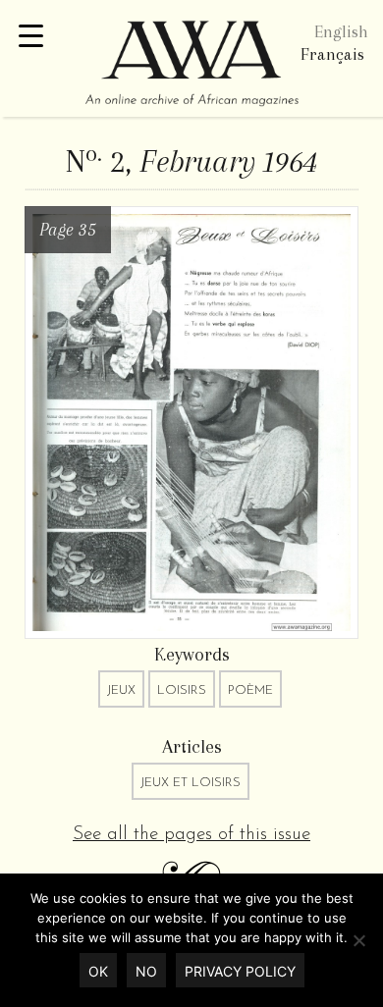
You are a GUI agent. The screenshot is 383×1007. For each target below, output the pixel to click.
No (146, 971)
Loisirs (181, 690)
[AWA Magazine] (191, 66)
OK (98, 971)
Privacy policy (240, 971)
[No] (358, 940)
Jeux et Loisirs (190, 782)
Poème (250, 690)
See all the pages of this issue (191, 834)
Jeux (121, 690)
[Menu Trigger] (31, 37)
